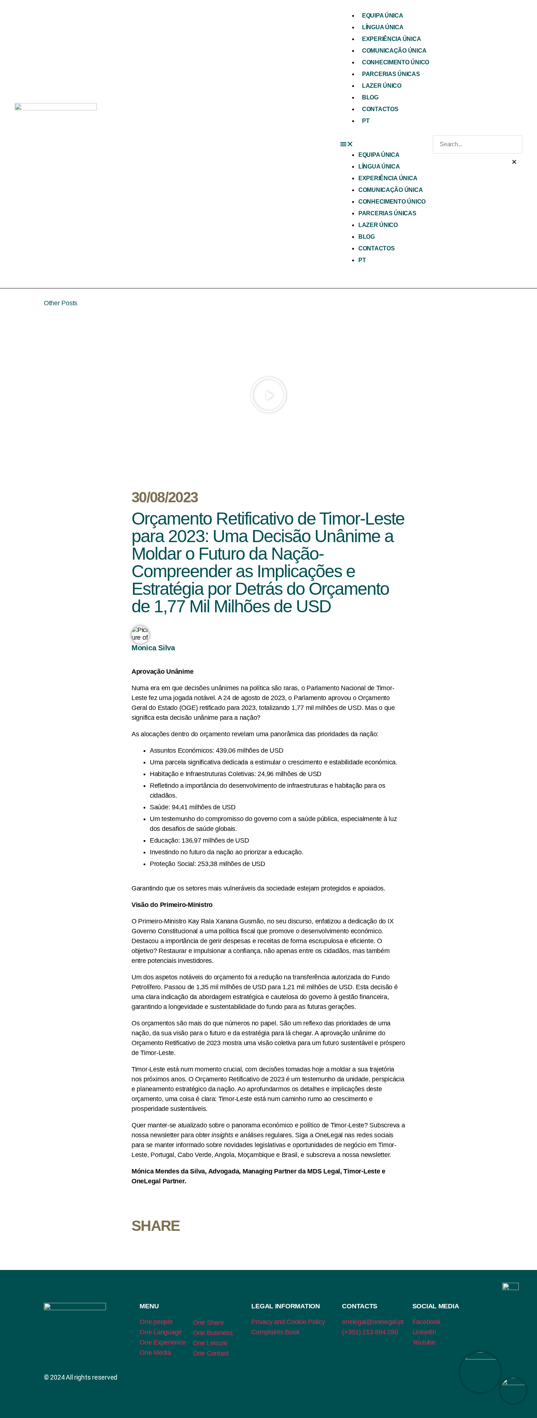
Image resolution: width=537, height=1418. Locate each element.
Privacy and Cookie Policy (288, 1322)
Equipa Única (382, 15)
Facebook (426, 1322)
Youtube (423, 1342)
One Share (208, 1322)
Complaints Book (275, 1332)
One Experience (162, 1342)
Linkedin (424, 1332)
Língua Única (383, 27)
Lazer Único (381, 86)
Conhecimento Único (395, 62)
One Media (155, 1352)
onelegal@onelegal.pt (373, 1322)
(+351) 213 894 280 (370, 1332)
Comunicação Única (394, 51)
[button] (386, 144)
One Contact (211, 1353)
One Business (213, 1332)
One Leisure (210, 1343)
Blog (370, 97)
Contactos (380, 109)
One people (156, 1322)
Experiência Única (391, 39)
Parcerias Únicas (391, 74)
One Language (161, 1332)
